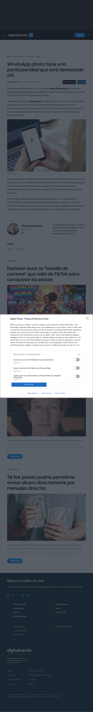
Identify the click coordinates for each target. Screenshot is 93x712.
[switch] (76, 359)
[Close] (88, 319)
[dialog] (46, 356)
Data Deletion (33, 393)
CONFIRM (29, 384)
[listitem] (46, 354)
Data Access (46, 393)
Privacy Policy (60, 393)
